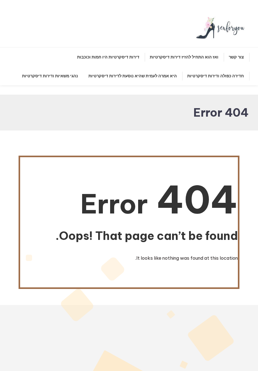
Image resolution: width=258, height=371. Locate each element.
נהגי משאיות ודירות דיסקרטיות (50, 75)
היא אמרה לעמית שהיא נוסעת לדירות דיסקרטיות (132, 75)
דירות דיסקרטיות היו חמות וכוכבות (108, 56)
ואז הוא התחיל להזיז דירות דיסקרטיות (184, 56)
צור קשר (236, 56)
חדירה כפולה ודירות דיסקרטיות (215, 75)
